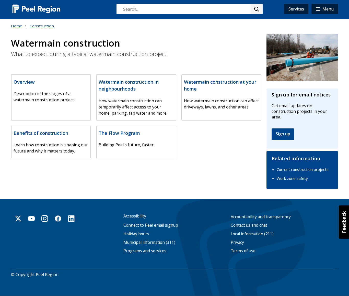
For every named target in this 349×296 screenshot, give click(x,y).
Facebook (58, 218)
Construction (42, 25)
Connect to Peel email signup (150, 225)
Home (16, 25)
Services (296, 9)
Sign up (283, 134)
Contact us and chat (249, 225)
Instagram (45, 218)
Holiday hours (136, 234)
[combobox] (189, 9)
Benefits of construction (41, 133)
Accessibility (134, 216)
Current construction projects (303, 169)
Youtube (31, 218)
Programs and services (144, 251)
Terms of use (243, 251)
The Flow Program (119, 133)
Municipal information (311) (149, 242)
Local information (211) (252, 234)
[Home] (36, 9)
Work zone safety (292, 178)
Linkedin (71, 218)
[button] (324, 9)
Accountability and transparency (261, 217)
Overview (24, 82)
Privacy (237, 242)
